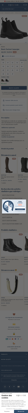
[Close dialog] (2, 200)
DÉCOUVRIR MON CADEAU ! (20, 209)
